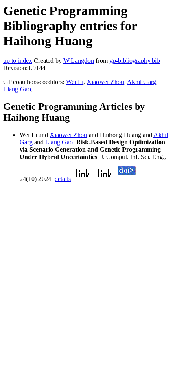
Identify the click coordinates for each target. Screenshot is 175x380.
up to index (17, 60)
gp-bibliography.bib (134, 60)
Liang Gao (17, 89)
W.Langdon (78, 60)
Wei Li (74, 81)
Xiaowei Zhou (105, 81)
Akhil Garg (141, 81)
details (63, 178)
